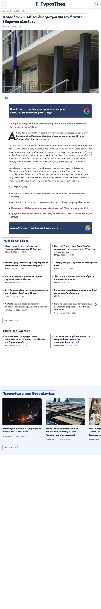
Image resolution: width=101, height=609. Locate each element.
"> (38, 111)
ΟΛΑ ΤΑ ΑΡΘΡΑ (10, 320)
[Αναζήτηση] (97, 4)
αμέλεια (32, 136)
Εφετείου (78, 168)
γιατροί (58, 132)
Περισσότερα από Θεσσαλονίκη (28, 393)
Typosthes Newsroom (11, 26)
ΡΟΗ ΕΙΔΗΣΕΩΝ (16, 240)
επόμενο (96, 304)
